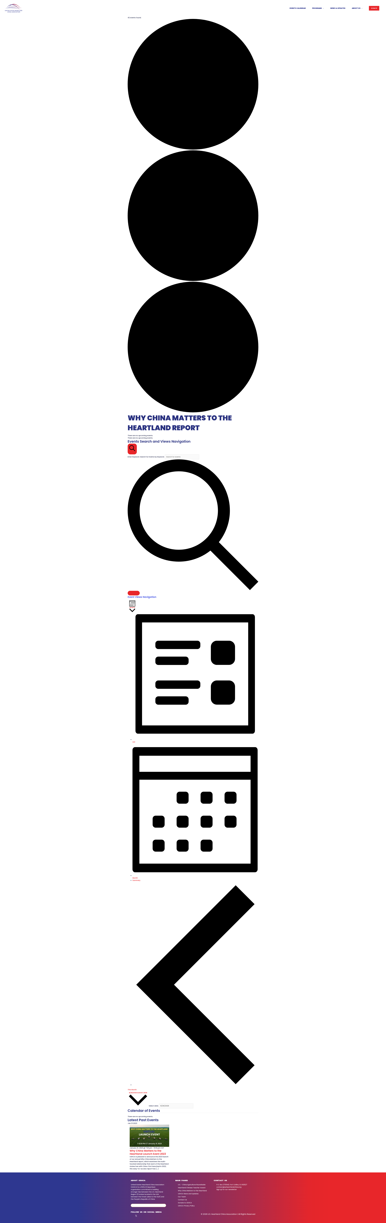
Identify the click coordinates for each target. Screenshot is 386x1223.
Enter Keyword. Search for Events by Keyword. (146, 457)
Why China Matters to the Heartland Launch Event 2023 (148, 1152)
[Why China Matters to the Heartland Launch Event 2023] (149, 1135)
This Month (132, 1089)
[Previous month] (195, 1085)
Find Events (133, 593)
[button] (374, 8)
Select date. (154, 1106)
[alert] (193, 435)
